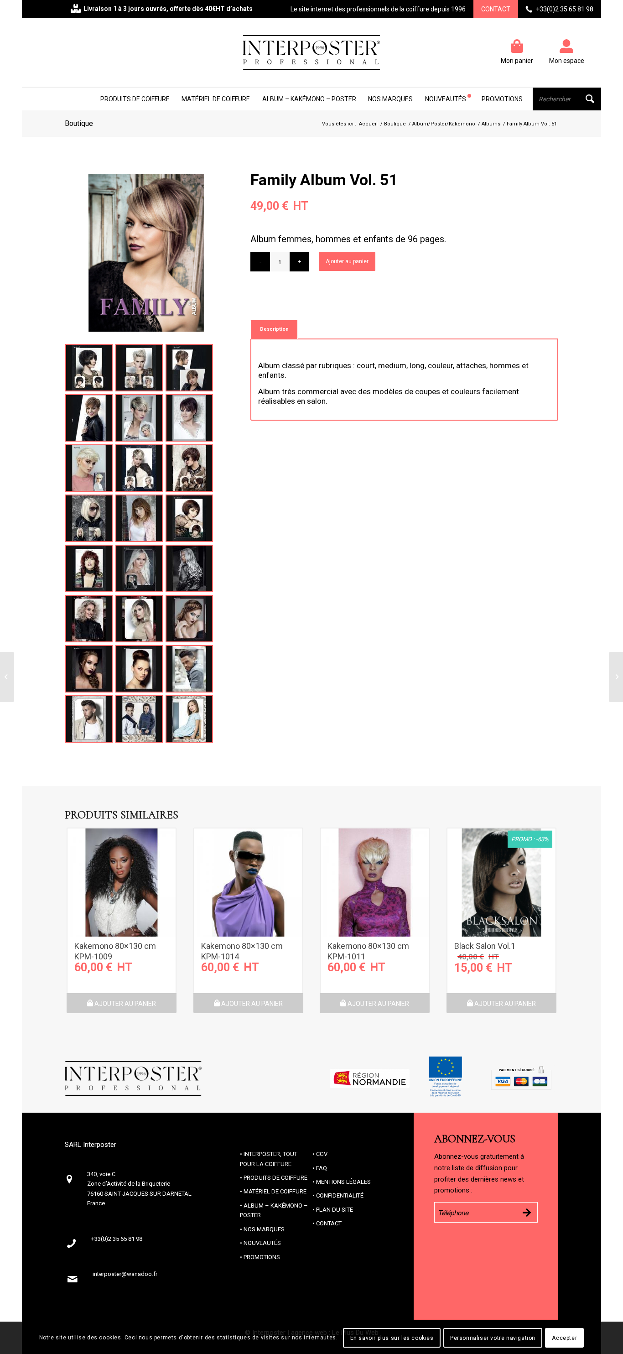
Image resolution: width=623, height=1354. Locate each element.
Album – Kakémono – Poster (274, 1210)
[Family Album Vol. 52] (616, 677)
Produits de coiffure (275, 1177)
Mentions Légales (343, 1181)
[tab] (274, 329)
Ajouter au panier (347, 261)
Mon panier (517, 60)
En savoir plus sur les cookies (392, 1338)
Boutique (79, 123)
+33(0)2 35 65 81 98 (564, 9)
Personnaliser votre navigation (492, 1338)
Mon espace (566, 60)
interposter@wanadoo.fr (125, 1274)
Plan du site (334, 1209)
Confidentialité (339, 1195)
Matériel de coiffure (275, 1191)
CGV (321, 1154)
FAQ (321, 1168)
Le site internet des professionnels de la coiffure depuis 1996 (378, 9)
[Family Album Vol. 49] (7, 677)
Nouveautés (262, 1242)
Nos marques (264, 1229)
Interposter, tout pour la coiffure (268, 1159)
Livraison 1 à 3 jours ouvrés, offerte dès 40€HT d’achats (168, 8)
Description (274, 329)
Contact (495, 9)
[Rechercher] (567, 99)
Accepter (564, 1338)
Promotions (262, 1257)
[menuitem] (135, 99)
